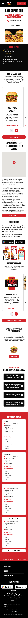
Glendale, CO (7, 454)
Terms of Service (13, 609)
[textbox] (14, 61)
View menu (14, 137)
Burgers (14, 356)
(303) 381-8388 (9, 496)
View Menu (21, 3)
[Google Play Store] (8, 242)
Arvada (6, 486)
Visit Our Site (14, 215)
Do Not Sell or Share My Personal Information (14, 614)
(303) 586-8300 (9, 431)
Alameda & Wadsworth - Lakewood (13, 519)
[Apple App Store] (19, 242)
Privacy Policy (13, 597)
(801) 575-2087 (8, 56)
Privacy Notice (21, 609)
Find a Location (14, 551)
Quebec (6, 421)
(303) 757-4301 (8, 463)
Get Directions (14, 25)
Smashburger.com (14, 320)
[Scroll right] (16, 130)
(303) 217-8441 (8, 529)
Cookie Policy (14, 611)
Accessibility (6, 609)
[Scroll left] (11, 130)
